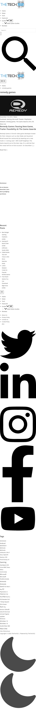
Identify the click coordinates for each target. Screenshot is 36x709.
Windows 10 (4, 621)
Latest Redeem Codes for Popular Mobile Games (6, 270)
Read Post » (3, 150)
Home (4, 11)
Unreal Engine (4, 614)
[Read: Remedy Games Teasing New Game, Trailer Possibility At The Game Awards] (18, 105)
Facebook (3, 119)
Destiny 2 (2, 557)
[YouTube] (18, 534)
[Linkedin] (18, 403)
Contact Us (5, 319)
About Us (4, 315)
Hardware (3, 565)
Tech (3, 15)
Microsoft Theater (18, 119)
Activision (3, 541)
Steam (5, 604)
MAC (5, 567)
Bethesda (2, 548)
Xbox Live (3, 124)
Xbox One (3, 629)
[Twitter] (18, 361)
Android (2, 543)
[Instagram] (18, 444)
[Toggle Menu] (11, 20)
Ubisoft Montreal (5, 612)
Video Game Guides (13, 23)
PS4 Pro (8, 597)
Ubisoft (7, 609)
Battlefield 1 (3, 545)
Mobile (7, 579)
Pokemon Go (4, 594)
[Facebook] (18, 502)
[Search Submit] (1, 33)
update (2, 616)
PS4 (4, 597)
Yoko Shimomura (5, 631)
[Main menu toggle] (3, 81)
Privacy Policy (6, 317)
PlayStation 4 (3, 592)
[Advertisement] (16, 168)
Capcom (5, 555)
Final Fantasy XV (4, 559)
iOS (8, 565)
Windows (2, 619)
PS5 (1, 599)
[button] (7, 21)
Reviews (4, 26)
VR (33, 122)
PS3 (1, 597)
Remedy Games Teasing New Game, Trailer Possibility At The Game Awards (18, 127)
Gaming (9, 119)
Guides (4, 21)
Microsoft (3, 574)
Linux (1, 567)
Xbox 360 (7, 626)
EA (6, 557)
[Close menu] (2, 292)
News (3, 13)
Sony (2, 602)
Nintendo (3, 581)
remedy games (11, 122)
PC (3, 589)
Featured (5, 18)
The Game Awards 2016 (23, 122)
